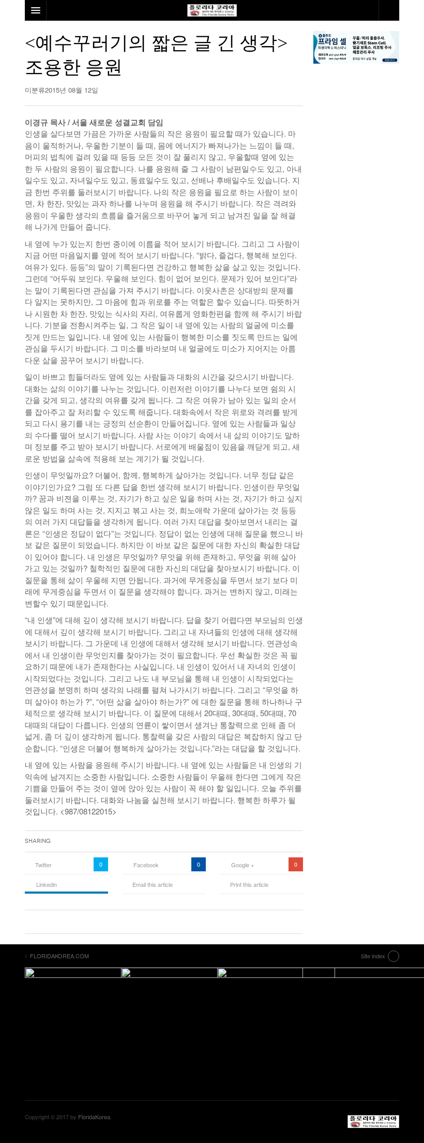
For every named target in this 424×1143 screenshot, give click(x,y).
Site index (373, 956)
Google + (242, 864)
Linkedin (46, 884)
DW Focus (212, 10)
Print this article (249, 884)
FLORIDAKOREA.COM (373, 1121)
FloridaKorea (94, 1116)
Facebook (146, 864)
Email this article (152, 884)
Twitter (43, 864)
